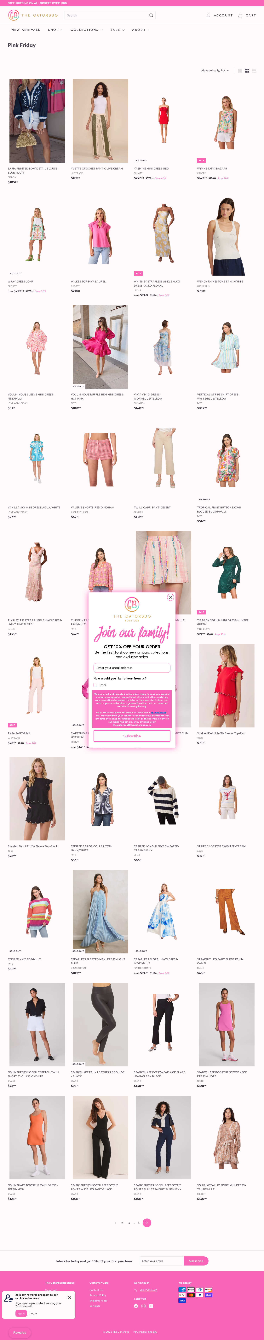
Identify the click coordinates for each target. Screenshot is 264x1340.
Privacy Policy (158, 712)
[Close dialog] (170, 597)
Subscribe (132, 736)
